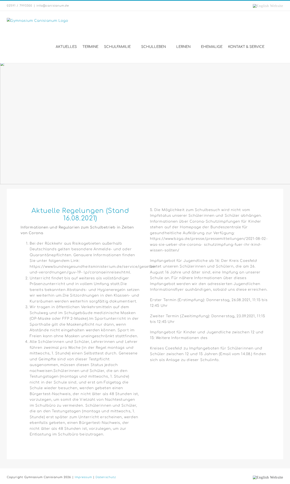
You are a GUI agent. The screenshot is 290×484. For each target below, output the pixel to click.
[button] (276, 47)
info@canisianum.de (52, 5)
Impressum (83, 477)
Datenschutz (106, 477)
